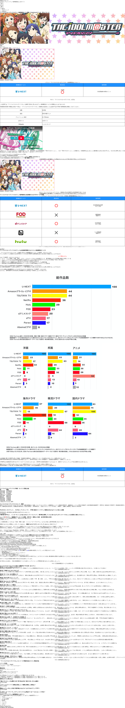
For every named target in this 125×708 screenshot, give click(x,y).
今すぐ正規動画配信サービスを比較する (62, 563)
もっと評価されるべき (24, 675)
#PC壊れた (24, 541)
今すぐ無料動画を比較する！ (62, 569)
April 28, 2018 (15, 546)
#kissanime (36, 541)
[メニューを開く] (1, 3)
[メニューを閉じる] (1, 6)
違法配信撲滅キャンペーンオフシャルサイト (13, 552)
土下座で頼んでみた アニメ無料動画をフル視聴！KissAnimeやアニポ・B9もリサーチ (22, 677)
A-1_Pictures (3, 675)
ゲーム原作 (15, 675)
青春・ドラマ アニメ (14, 48)
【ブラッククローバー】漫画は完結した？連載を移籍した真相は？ (18, 684)
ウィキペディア (46, 124)
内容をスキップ (4, 0)
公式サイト (45, 120)
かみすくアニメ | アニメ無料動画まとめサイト (12, 1)
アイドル (9, 675)
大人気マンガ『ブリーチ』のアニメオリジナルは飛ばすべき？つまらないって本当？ (22, 692)
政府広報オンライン (7, 551)
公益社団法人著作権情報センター (10, 554)
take (1, 45)
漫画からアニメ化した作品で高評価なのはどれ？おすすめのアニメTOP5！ (20, 688)
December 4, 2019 (26, 542)
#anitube (30, 541)
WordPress (11, 707)
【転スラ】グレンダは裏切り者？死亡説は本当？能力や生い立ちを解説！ (19, 681)
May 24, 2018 (22, 549)
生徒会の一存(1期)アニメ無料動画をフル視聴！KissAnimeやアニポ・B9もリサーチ (23, 676)
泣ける (32, 675)
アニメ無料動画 (4, 48)
